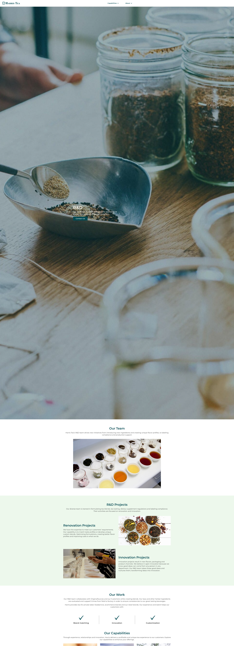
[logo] (10, 3)
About (127, 3)
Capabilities (112, 3)
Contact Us (80, 219)
